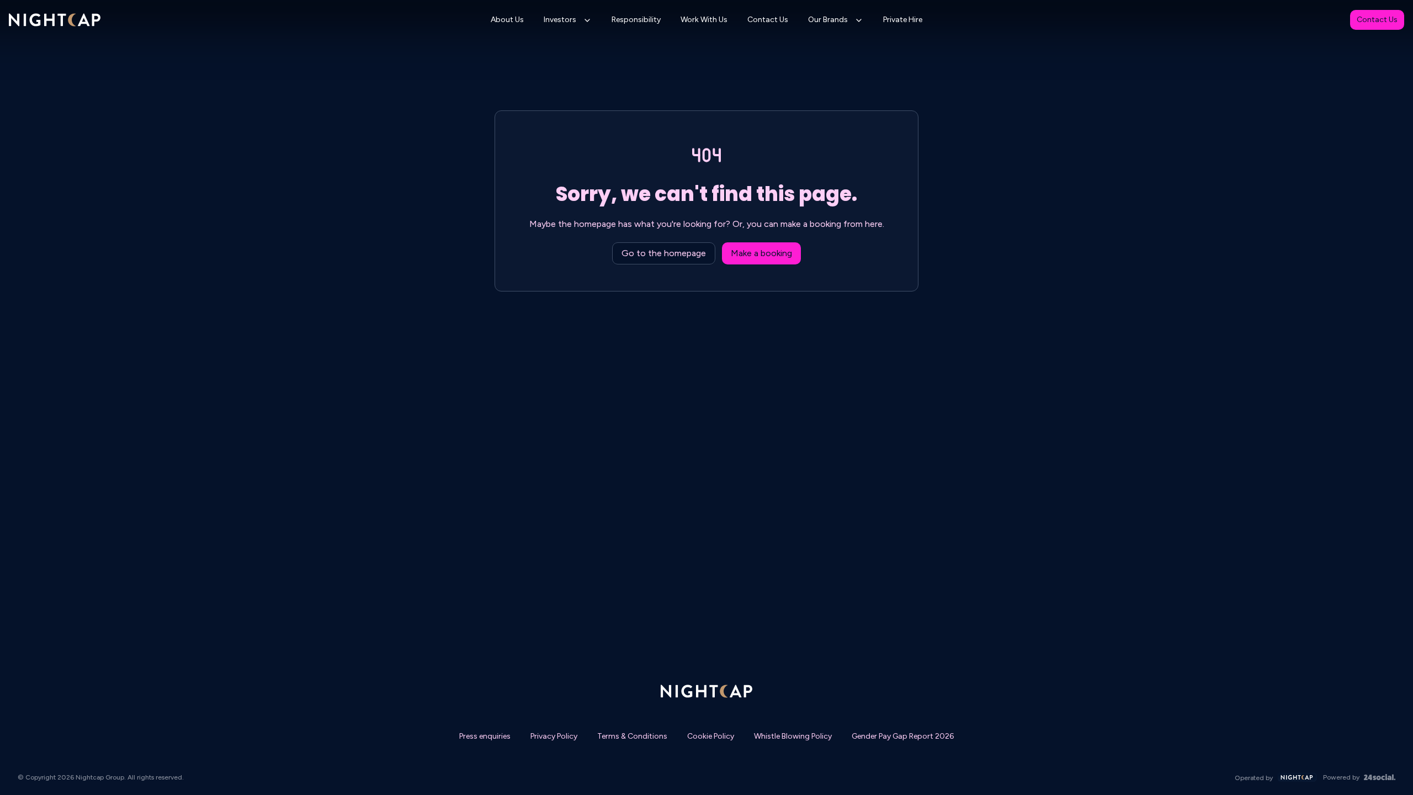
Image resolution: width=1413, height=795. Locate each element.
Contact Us (767, 19)
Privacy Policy (553, 736)
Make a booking (761, 253)
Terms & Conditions (632, 736)
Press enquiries (485, 736)
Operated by (1254, 778)
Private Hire (902, 19)
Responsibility (636, 19)
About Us (507, 19)
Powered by (1341, 777)
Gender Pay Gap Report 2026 (903, 736)
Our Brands (828, 19)
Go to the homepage (663, 253)
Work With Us (704, 19)
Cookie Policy (710, 736)
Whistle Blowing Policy (793, 736)
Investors (560, 19)
